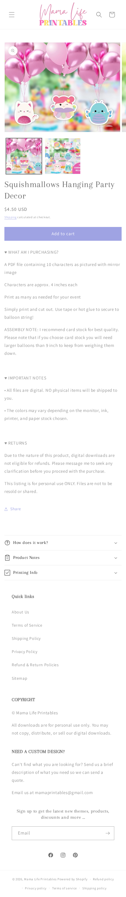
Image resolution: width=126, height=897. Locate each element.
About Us (20, 612)
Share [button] (15, 508)
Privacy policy (36, 888)
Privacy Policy (24, 651)
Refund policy (103, 879)
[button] (11, 14)
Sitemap (19, 678)
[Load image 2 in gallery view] (63, 156)
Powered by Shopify (72, 879)
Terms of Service (27, 625)
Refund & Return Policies (35, 664)
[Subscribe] (107, 833)
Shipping (10, 217)
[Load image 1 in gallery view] (24, 156)
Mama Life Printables (40, 879)
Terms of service (64, 888)
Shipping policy (94, 888)
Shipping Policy (26, 638)
